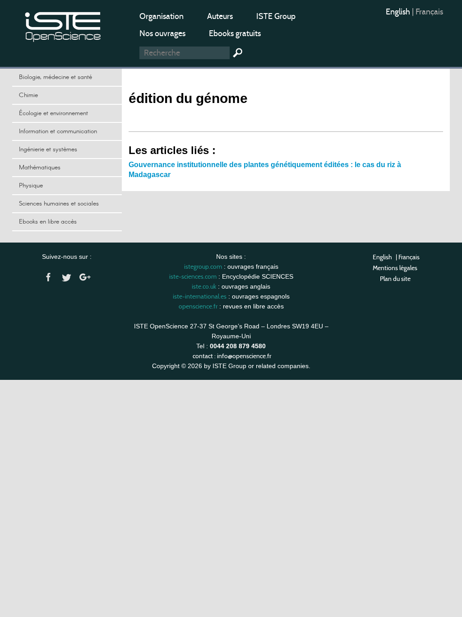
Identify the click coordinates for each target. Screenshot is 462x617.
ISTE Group (276, 16)
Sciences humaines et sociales (59, 203)
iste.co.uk (204, 286)
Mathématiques (39, 167)
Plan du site (395, 279)
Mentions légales (395, 268)
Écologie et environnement (53, 113)
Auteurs (220, 16)
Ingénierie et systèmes (48, 149)
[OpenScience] (63, 25)
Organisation (161, 16)
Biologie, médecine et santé (55, 77)
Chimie (28, 95)
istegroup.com (203, 266)
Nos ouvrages (162, 33)
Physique (31, 185)
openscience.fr (198, 306)
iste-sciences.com (193, 276)
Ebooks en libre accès (48, 221)
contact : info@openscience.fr (232, 356)
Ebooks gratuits (235, 33)
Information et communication (58, 131)
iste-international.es (199, 296)
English (399, 12)
